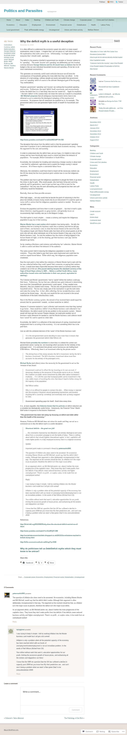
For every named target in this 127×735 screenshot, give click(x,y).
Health (93, 25)
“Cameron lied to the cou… (113, 81)
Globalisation (81, 25)
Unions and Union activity (73, 30)
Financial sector (66, 25)
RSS (111, 2)
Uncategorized (54, 30)
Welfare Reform (93, 30)
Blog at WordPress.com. (11, 730)
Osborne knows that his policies (52, 406)
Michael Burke (26, 363)
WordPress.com (95, 223)
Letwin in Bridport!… (105, 94)
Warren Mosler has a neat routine (33, 224)
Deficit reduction (9, 49)
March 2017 (94, 125)
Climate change (69, 20)
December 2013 (95, 131)
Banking (37, 20)
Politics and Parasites (23, 11)
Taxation (13, 66)
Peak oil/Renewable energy (34, 30)
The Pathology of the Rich (73, 718)
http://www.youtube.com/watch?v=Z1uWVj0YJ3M (39, 531)
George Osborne (9, 51)
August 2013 (94, 140)
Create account (95, 211)
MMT (10, 61)
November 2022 (95, 122)
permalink (28, 593)
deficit (13, 47)
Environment (50, 25)
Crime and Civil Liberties (105, 20)
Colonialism (8, 45)
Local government (13, 30)
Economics (11, 25)
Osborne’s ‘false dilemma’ (14, 718)
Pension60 (102, 87)
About (18, 20)
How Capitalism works (97, 60)
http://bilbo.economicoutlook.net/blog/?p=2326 (38, 542)
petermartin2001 (65, 448)
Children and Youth (52, 20)
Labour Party (105, 25)
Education (23, 25)
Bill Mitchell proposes (29, 96)
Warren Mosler (9, 68)
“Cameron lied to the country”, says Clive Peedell (106, 63)
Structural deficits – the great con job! (40, 428)
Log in (92, 214)
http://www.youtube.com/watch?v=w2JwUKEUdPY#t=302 (42, 140)
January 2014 (94, 128)
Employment (36, 25)
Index (27, 20)
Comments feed (95, 220)
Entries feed (94, 217)
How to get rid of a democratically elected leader (106, 57)
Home (9, 20)
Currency (7, 47)
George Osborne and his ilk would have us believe (53, 65)
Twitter (120, 2)
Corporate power (86, 20)
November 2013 (95, 134)
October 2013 (94, 137)
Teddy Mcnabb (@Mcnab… (108, 108)
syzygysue (20, 629)
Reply (15, 622)
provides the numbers (39, 343)
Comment (76, 710)
